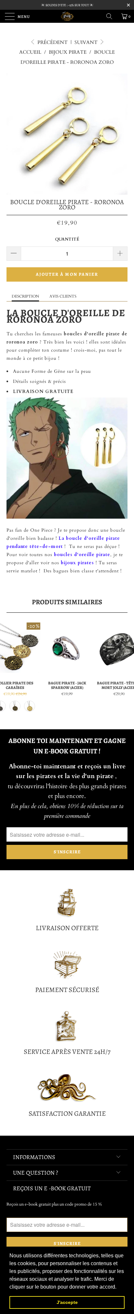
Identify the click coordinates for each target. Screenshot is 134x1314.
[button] (119, 1287)
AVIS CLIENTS (62, 296)
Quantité (67, 239)
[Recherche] (111, 16)
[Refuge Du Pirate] (67, 16)
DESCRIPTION (25, 296)
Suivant (86, 42)
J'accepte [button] (67, 1302)
